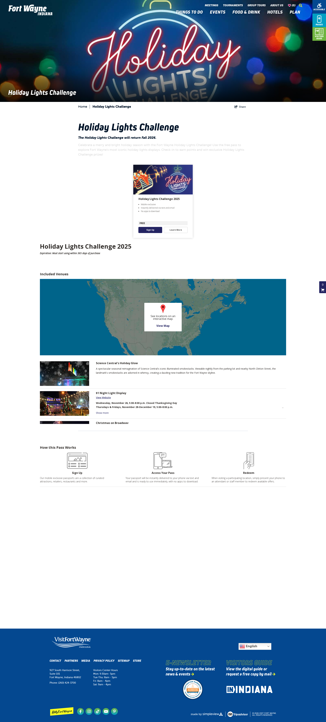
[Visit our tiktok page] (97, 711)
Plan (296, 12)
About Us (277, 5)
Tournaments (233, 5)
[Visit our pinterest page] (114, 711)
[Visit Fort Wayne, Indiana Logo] (71, 642)
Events (218, 12)
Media (85, 661)
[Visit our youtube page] (106, 711)
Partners (71, 661)
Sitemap (124, 661)
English (251, 646)
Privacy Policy (104, 661)
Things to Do (190, 12)
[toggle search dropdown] (300, 5)
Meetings (212, 5)
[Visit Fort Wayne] (30, 10)
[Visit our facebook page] (80, 711)
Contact (55, 661)
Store (137, 661)
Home (82, 106)
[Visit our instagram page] (89, 711)
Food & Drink (247, 12)
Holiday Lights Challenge (112, 106)
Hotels (276, 12)
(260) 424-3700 (67, 682)
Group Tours (257, 5)
